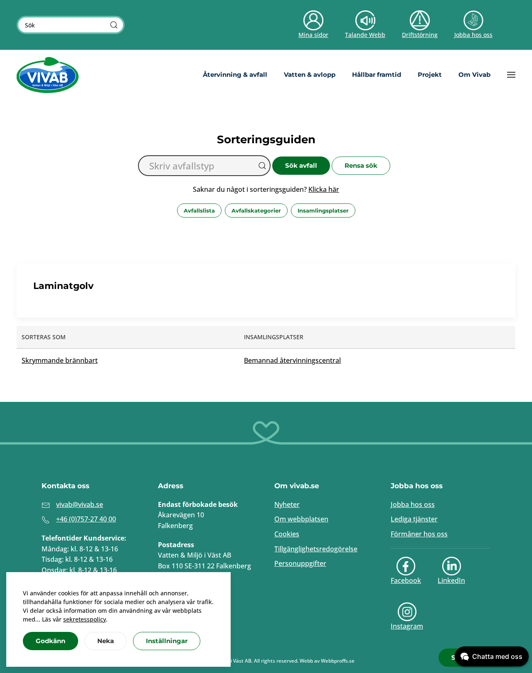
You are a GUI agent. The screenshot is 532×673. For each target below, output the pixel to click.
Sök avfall (301, 165)
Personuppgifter (300, 563)
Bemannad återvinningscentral (292, 360)
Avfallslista (199, 210)
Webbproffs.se (338, 660)
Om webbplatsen (301, 519)
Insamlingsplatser (323, 210)
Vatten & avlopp (309, 74)
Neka (105, 641)
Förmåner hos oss (419, 533)
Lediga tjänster (414, 519)
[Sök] (114, 25)
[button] (511, 75)
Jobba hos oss (413, 504)
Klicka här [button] (323, 189)
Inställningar (166, 641)
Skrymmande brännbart (60, 360)
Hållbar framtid (376, 74)
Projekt (430, 74)
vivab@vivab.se (79, 504)
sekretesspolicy (84, 619)
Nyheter (287, 504)
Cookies (286, 533)
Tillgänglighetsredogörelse (315, 548)
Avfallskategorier (256, 210)
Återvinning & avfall (235, 74)
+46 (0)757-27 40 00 (86, 519)
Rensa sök (361, 165)
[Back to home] (48, 75)
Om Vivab (474, 74)
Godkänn (50, 641)
